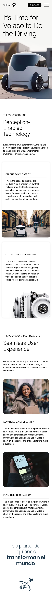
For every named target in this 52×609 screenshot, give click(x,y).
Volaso (7, 5)
